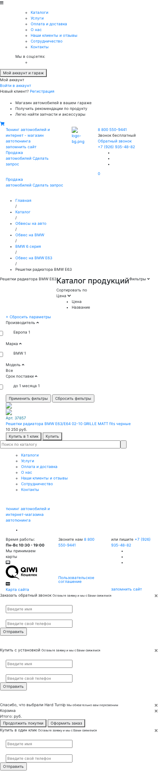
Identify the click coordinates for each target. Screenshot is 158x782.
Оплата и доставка (49, 23)
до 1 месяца (25, 385)
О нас (36, 29)
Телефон (12, 616)
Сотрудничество (47, 41)
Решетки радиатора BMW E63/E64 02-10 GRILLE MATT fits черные (68, 423)
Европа (20, 332)
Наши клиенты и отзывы (54, 35)
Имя (9, 601)
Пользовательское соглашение (76, 579)
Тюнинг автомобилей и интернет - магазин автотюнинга (28, 135)
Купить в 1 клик (23, 436)
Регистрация (42, 91)
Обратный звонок (115, 141)
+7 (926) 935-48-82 (116, 146)
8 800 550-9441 (112, 129)
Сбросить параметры (28, 316)
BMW (18, 353)
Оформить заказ (66, 723)
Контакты (40, 46)
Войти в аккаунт (15, 85)
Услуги (37, 18)
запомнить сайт (21, 146)
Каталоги (39, 12)
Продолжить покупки (23, 723)
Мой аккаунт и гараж (23, 72)
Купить (52, 436)
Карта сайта (17, 589)
